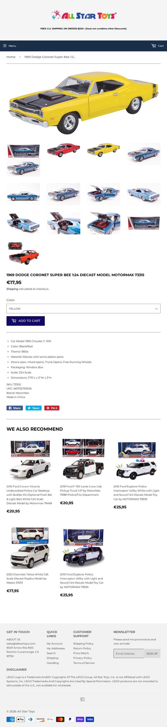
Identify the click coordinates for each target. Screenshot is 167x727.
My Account (55, 643)
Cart (160, 45)
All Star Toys (26, 711)
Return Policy (82, 648)
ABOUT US (13, 639)
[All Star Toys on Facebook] (82, 700)
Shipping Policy (83, 643)
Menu (12, 45)
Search (51, 653)
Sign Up (152, 653)
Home (11, 57)
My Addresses (56, 648)
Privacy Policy (82, 658)
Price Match (81, 653)
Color (11, 300)
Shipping (12, 288)
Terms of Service (84, 663)
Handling (53, 663)
